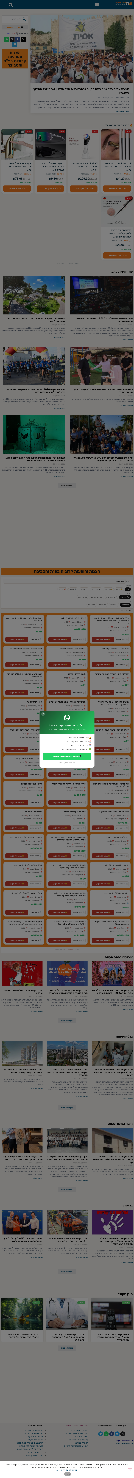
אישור (68, 1474)
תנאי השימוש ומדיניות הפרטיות (67, 1470)
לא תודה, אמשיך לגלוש (67, 763)
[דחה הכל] (130, 1469)
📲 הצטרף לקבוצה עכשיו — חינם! (67, 756)
